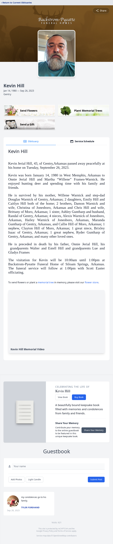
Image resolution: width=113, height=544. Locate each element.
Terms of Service (64, 531)
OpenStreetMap (59, 535)
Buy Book (78, 397)
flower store (91, 282)
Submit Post (96, 479)
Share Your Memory (93, 430)
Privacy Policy (48, 531)
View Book (63, 397)
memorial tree (46, 282)
